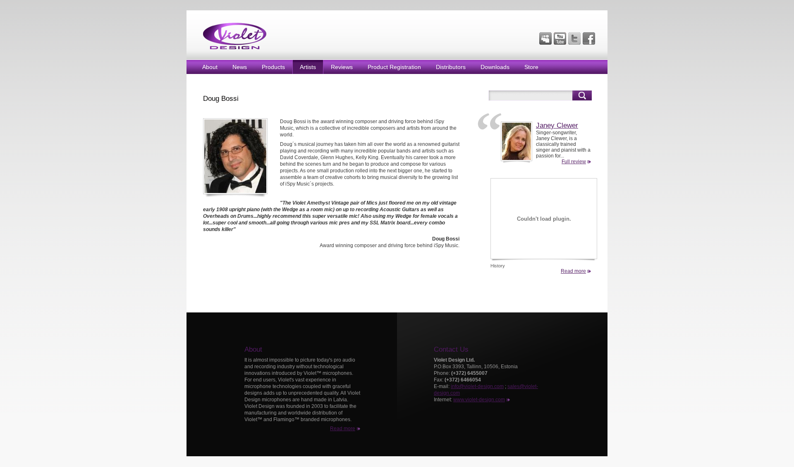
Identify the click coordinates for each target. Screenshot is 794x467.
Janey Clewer (557, 125)
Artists (308, 67)
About (210, 67)
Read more (573, 271)
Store (531, 67)
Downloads (495, 67)
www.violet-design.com (479, 400)
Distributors (451, 67)
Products (273, 67)
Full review (574, 161)
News (239, 67)
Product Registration (394, 67)
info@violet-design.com (477, 386)
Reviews (342, 67)
